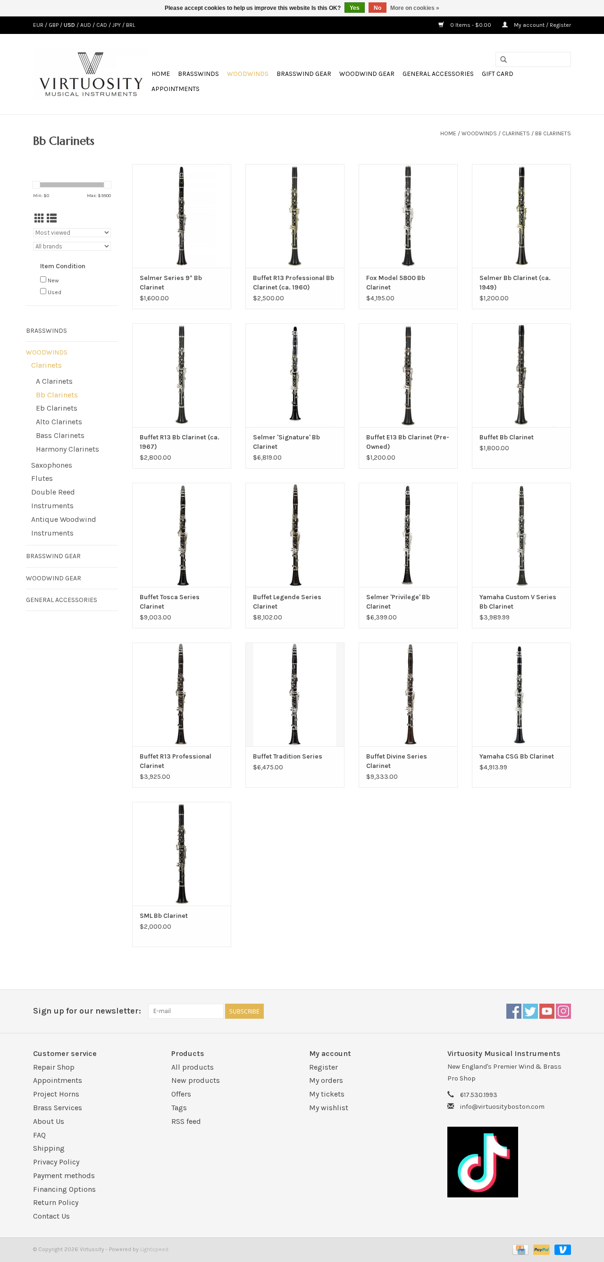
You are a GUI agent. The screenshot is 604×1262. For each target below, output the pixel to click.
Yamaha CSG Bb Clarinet (516, 756)
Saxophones (51, 465)
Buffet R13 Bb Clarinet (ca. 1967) (179, 442)
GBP (54, 25)
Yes (355, 8)
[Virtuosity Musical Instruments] (91, 74)
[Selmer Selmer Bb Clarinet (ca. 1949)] (521, 216)
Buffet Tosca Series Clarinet (170, 601)
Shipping (49, 1148)
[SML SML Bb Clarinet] (181, 854)
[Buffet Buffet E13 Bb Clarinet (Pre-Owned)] (408, 375)
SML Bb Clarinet (164, 916)
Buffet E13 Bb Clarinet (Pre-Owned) (407, 442)
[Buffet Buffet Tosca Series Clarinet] (181, 534)
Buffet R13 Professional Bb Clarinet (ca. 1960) (293, 282)
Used (54, 292)
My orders (326, 1080)
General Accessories (438, 74)
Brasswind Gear (304, 74)
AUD (86, 25)
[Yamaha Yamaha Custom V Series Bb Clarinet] (521, 534)
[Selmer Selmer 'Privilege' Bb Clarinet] (408, 534)
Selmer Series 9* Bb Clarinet (171, 282)
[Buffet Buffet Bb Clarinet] (521, 375)
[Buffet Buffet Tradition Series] (294, 694)
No (377, 8)
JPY (117, 25)
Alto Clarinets (59, 421)
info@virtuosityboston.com (502, 1107)
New (53, 280)
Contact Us (51, 1216)
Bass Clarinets (60, 435)
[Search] (503, 60)
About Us (48, 1121)
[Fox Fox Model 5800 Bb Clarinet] (408, 216)
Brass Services (57, 1107)
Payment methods (64, 1175)
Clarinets (516, 133)
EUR (39, 25)
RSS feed (186, 1121)
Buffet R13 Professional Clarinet (175, 761)
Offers (181, 1093)
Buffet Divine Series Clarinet (396, 761)
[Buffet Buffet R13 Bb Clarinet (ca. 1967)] (181, 375)
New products (195, 1080)
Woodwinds (247, 74)
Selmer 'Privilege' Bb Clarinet (398, 601)
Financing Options (64, 1189)
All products (192, 1067)
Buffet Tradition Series (287, 756)
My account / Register (541, 25)
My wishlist (328, 1107)
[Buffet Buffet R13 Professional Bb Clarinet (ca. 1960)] (294, 216)
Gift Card (497, 74)
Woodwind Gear (366, 74)
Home (160, 74)
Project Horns (56, 1093)
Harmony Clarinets (67, 449)
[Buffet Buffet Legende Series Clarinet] (294, 534)
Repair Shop (54, 1067)
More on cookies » (414, 8)
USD (70, 25)
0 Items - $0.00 (471, 25)
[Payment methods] (519, 1249)
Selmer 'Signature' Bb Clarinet (286, 442)
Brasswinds (198, 74)
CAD (102, 25)
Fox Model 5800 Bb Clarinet (395, 282)
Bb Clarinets (553, 133)
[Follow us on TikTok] (509, 1162)
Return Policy (55, 1202)
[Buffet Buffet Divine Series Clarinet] (408, 694)
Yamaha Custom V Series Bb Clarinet (517, 601)
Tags (179, 1107)
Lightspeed (154, 1249)
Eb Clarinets (56, 408)
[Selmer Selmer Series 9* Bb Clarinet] (181, 216)
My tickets (326, 1093)
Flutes (42, 478)
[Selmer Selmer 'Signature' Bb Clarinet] (294, 375)
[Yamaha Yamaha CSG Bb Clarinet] (521, 694)
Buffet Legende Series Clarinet (287, 601)
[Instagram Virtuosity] (563, 1011)
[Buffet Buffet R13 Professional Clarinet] (181, 694)
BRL (130, 25)
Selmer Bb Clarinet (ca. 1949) (515, 282)
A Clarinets (54, 381)
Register (323, 1067)
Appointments (175, 89)
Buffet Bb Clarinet (506, 437)
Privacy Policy (56, 1161)
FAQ (39, 1134)
